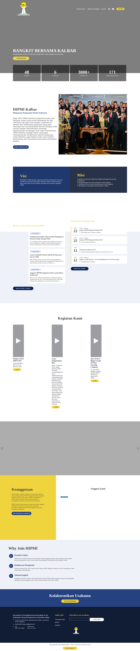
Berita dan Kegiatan (94, 9)
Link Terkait (70, 648)
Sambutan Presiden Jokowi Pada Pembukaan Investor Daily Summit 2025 (47, 238)
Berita (57, 622)
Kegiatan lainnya (80, 268)
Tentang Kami (80, 9)
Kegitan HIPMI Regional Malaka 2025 (91, 230)
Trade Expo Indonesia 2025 (87, 249)
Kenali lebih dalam (20, 147)
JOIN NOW (120, 8)
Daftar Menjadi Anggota (21, 513)
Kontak (103, 9)
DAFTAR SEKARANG (70, 601)
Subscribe (96, 619)
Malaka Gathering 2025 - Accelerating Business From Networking (99, 259)
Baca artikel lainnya (23, 288)
